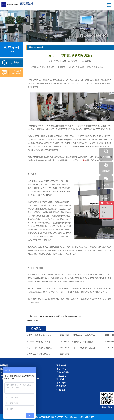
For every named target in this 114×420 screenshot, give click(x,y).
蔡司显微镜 (61, 386)
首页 (31, 47)
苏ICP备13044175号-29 (75, 417)
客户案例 (39, 47)
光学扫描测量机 (63, 372)
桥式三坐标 (61, 369)
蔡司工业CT (61, 383)
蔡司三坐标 (82, 160)
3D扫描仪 (60, 390)
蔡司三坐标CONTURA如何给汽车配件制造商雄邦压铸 (57, 316)
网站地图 (90, 417)
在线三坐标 (61, 376)
